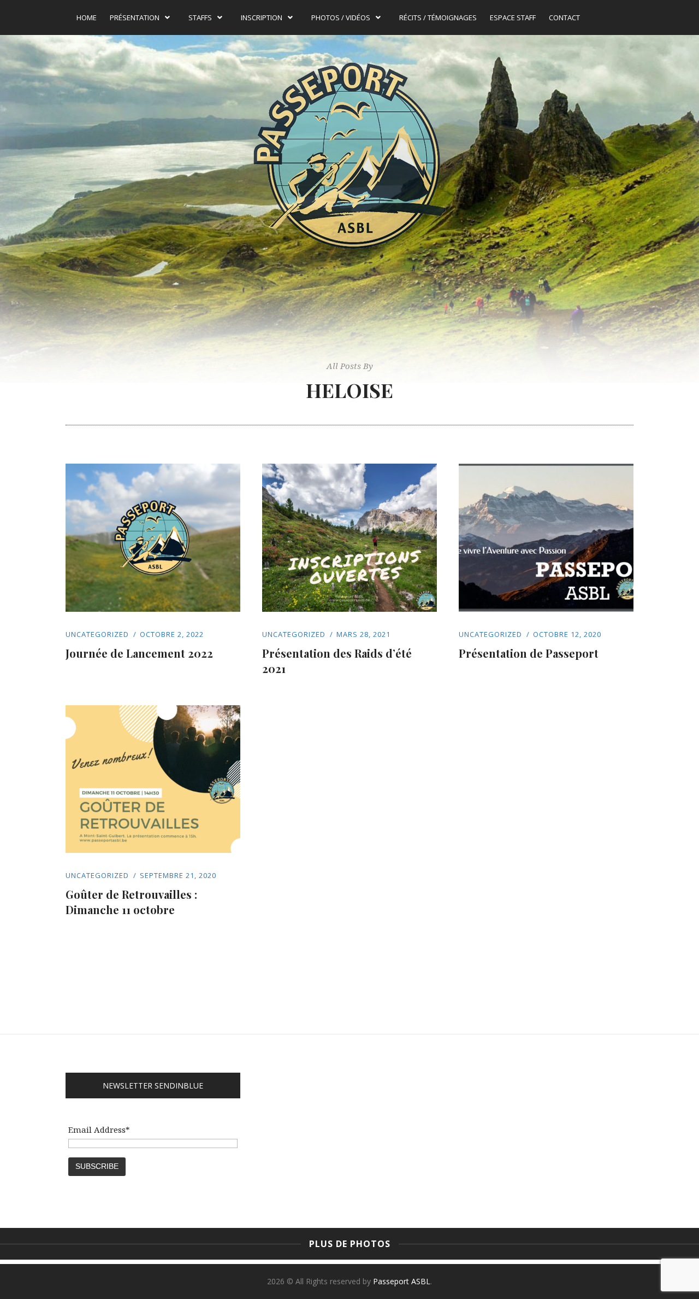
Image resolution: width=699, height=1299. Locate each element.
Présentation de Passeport (529, 653)
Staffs (200, 17)
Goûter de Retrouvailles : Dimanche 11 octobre (131, 902)
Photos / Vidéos (340, 17)
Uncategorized (97, 634)
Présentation (134, 17)
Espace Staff (513, 17)
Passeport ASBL (401, 1281)
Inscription (261, 17)
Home (86, 17)
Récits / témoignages (438, 17)
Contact (564, 17)
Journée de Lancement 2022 (139, 653)
